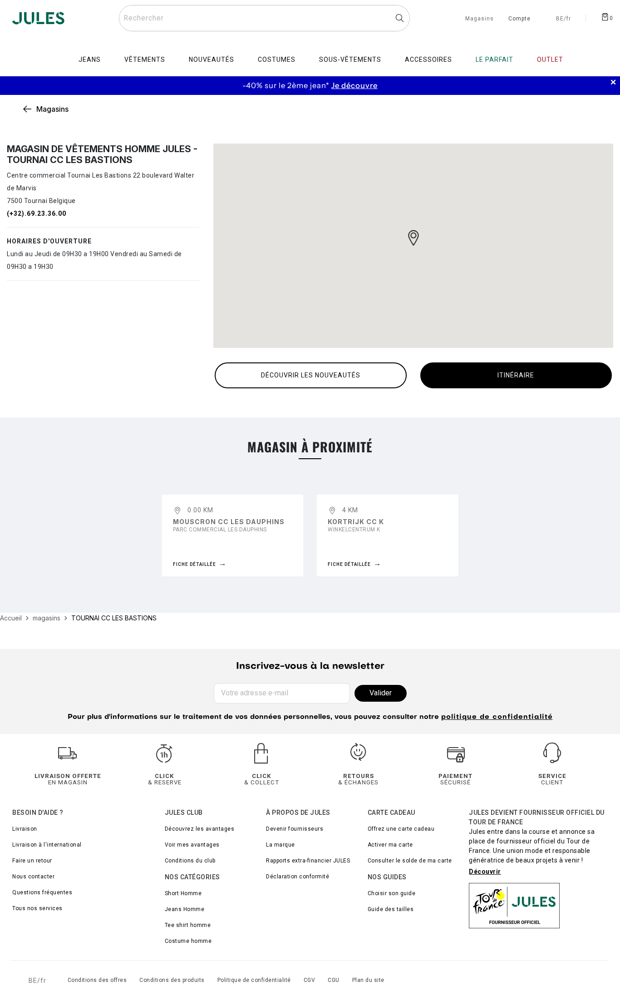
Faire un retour (32, 860)
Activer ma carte (390, 845)
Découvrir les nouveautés (310, 375)
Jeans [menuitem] (90, 59)
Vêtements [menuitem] (144, 59)
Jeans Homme (185, 909)
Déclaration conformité (297, 876)
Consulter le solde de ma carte (410, 860)
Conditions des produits (172, 980)
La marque (280, 845)
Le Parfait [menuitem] (494, 59)
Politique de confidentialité (254, 980)
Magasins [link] (52, 109)
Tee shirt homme (188, 925)
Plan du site (368, 980)
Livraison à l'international (47, 845)
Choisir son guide (392, 893)
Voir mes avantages (192, 845)
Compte (519, 19)
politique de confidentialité (497, 717)
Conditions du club (190, 860)
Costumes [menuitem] (276, 59)
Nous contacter (33, 876)
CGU (334, 980)
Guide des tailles (391, 909)
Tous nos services (37, 908)
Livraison (24, 829)
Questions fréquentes (42, 892)
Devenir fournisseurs (294, 829)
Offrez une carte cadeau (401, 829)
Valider (380, 693)
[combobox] (264, 18)
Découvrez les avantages (200, 829)
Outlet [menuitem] (550, 59)
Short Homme (183, 893)
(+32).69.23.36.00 (36, 213)
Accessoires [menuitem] (428, 59)
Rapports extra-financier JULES (308, 860)
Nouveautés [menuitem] (211, 59)
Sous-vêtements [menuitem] (350, 59)
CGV (309, 980)
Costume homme (188, 941)
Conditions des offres (97, 980)
